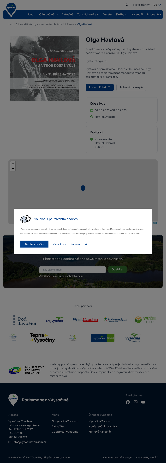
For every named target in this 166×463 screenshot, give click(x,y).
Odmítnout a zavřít (79, 244)
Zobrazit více (59, 244)
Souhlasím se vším (34, 244)
